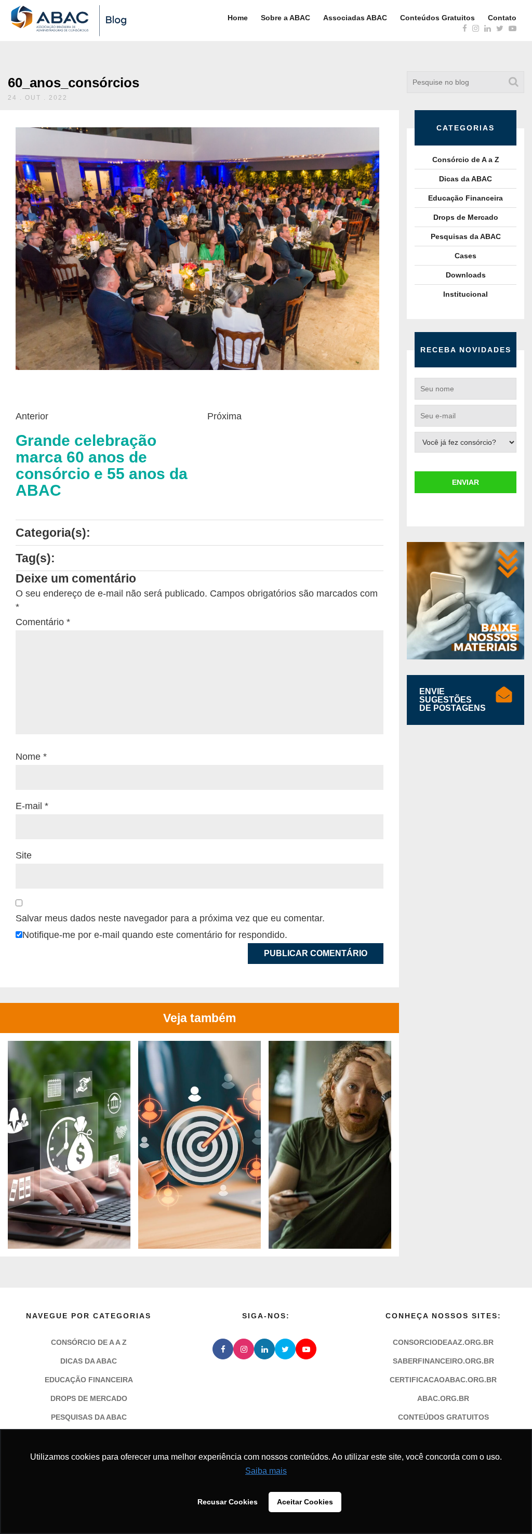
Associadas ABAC (355, 18)
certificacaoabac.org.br (443, 1380)
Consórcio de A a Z (465, 159)
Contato (502, 18)
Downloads (466, 275)
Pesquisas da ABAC (466, 236)
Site (24, 855)
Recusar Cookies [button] (227, 1502)
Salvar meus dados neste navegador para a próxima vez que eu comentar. (170, 918)
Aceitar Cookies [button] (305, 1502)
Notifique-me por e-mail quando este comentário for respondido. (154, 935)
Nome (31, 756)
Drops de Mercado (465, 217)
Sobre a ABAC (285, 18)
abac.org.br (443, 1398)
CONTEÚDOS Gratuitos (443, 1417)
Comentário (43, 622)
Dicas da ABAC (465, 179)
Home (238, 18)
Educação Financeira (465, 198)
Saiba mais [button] (266, 1470)
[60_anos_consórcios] (197, 248)
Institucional (465, 294)
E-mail (32, 806)
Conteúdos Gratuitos (437, 18)
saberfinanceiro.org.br (443, 1361)
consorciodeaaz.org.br (443, 1342)
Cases (465, 256)
